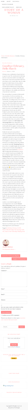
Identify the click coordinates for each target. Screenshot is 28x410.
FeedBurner (17, 347)
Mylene (4, 71)
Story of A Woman (14, 11)
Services (19, 7)
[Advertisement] (14, 31)
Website (3, 300)
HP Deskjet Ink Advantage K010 (16, 229)
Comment (4, 270)
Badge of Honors (7, 4)
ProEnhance (20, 149)
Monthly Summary (9, 56)
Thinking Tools (21, 231)
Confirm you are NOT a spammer (10, 315)
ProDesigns (17, 407)
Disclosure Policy (8, 7)
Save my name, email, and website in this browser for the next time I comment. (12, 308)
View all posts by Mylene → (9, 249)
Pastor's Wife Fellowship (11, 231)
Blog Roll (16, 1)
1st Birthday (9, 228)
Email (3, 294)
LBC (3, 231)
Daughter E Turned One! (19, 259)
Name (3, 289)
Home (3, 1)
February (14, 228)
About (9, 1)
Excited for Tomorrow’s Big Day (10, 255)
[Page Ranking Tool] (8, 385)
